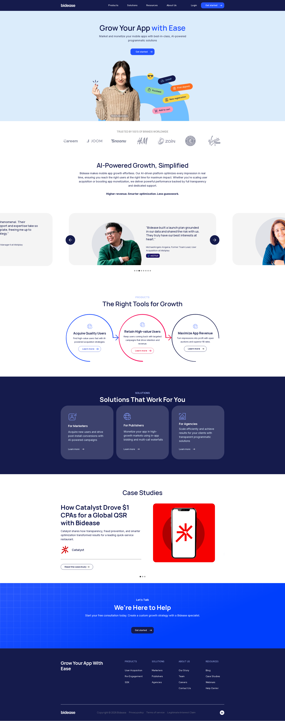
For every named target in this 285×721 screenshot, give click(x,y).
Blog (208, 670)
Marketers (157, 670)
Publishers (157, 676)
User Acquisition (133, 670)
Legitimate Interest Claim (181, 712)
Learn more (88, 348)
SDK (127, 682)
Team (182, 676)
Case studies (213, 676)
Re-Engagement (134, 676)
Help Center (212, 688)
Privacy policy (136, 712)
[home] (81, 5)
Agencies (157, 682)
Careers (183, 682)
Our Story (184, 670)
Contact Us (185, 688)
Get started (211, 5)
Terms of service (155, 712)
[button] (113, 5)
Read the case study (75, 566)
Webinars (210, 682)
